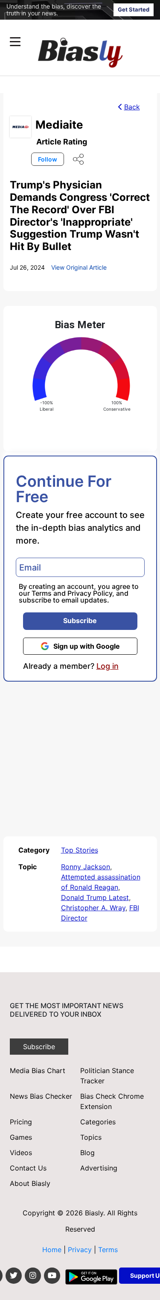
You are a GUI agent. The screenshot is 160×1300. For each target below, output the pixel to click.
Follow (47, 159)
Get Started (133, 9)
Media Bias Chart (37, 1070)
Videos (21, 1152)
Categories (98, 1122)
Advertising (98, 1168)
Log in (107, 666)
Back (132, 107)
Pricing (21, 1122)
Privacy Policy (89, 593)
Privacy (81, 1249)
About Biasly (30, 1183)
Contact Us (28, 1168)
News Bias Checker (41, 1096)
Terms (42, 593)
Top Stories (79, 850)
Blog (87, 1152)
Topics (91, 1137)
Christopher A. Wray (93, 907)
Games (21, 1137)
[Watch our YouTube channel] (52, 1276)
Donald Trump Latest (95, 897)
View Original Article (79, 267)
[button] (63, 41)
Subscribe (80, 620)
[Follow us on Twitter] (14, 1276)
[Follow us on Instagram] (33, 1276)
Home (51, 1249)
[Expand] (15, 41)
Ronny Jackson (85, 866)
